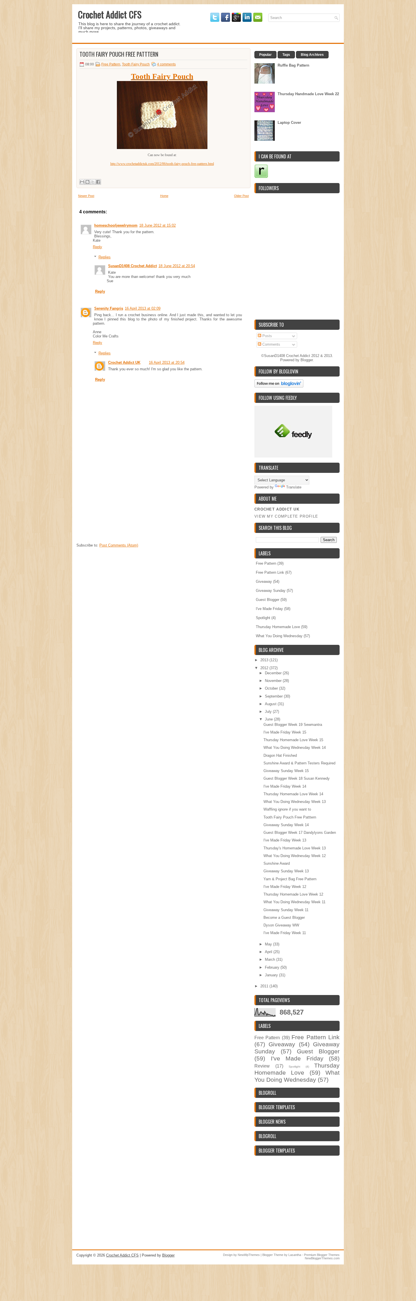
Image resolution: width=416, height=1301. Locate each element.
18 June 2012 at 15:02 (157, 225)
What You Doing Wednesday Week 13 (294, 802)
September (274, 696)
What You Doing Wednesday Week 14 (294, 747)
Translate (293, 487)
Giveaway (264, 581)
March (270, 959)
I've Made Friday (269, 609)
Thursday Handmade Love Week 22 (308, 94)
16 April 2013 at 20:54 (167, 362)
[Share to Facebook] (98, 182)
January (272, 975)
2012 (264, 668)
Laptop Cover (289, 122)
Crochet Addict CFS (109, 14)
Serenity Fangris (108, 308)
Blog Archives (312, 55)
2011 (264, 986)
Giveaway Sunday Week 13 (286, 871)
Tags (286, 55)
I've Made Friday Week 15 (284, 732)
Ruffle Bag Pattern (293, 65)
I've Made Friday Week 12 (284, 887)
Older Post (241, 195)
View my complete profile (286, 516)
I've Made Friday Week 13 (284, 840)
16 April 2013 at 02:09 (142, 308)
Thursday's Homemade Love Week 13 (294, 848)
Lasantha (294, 1255)
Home (164, 195)
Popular (265, 55)
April (269, 952)
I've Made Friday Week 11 (284, 933)
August (271, 704)
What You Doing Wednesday (279, 636)
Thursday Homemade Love (278, 627)
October (272, 688)
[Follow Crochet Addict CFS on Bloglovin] (278, 386)
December (274, 673)
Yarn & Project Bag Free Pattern (289, 879)
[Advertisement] (118, 504)
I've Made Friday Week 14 (284, 786)
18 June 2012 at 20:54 (176, 266)
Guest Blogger (267, 600)
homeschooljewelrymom (116, 225)
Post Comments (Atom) (118, 545)
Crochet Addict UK (124, 362)
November (274, 681)
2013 (264, 660)
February (272, 967)
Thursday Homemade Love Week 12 (293, 894)
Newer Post (86, 195)
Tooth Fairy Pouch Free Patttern (119, 54)
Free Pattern (110, 64)
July (269, 711)
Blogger (307, 360)
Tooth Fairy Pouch (136, 64)
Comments (270, 344)
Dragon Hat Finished (280, 755)
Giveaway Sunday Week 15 (286, 771)
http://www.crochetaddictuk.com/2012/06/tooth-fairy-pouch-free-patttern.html (162, 164)
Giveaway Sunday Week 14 (286, 825)
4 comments (166, 64)
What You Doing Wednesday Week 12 (294, 856)
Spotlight (263, 618)
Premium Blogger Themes (322, 1255)
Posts (266, 336)
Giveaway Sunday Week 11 (285, 910)
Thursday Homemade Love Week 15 (293, 740)
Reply (97, 247)
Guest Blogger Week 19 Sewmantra (292, 724)
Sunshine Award (276, 863)
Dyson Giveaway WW (281, 925)
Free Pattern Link (270, 572)
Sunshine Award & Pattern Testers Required (299, 763)
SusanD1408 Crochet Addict (132, 266)
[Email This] (82, 182)
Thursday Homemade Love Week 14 (293, 794)
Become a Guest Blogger (284, 917)
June (269, 719)
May (269, 944)
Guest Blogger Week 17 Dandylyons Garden (299, 832)
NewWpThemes (249, 1255)
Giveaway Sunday (271, 590)
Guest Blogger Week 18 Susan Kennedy (296, 778)
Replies (104, 257)
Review (262, 1066)
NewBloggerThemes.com (322, 1258)
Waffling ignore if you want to (287, 809)
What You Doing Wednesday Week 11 (294, 902)
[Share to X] (93, 182)
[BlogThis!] (87, 182)
